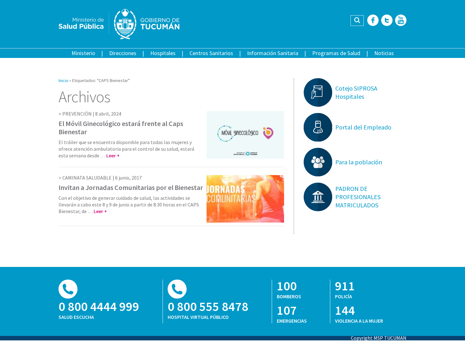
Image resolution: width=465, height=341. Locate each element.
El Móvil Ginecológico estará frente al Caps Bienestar (121, 127)
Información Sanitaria (272, 53)
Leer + (113, 155)
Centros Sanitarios (211, 53)
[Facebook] (373, 21)
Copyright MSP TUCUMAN (378, 337)
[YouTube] (400, 21)
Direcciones (122, 53)
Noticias (384, 53)
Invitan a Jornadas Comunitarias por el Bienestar (131, 187)
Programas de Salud (336, 53)
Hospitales (163, 53)
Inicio (63, 80)
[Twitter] (387, 21)
